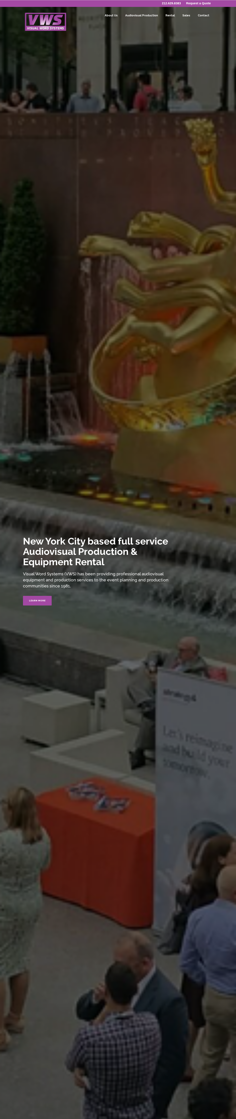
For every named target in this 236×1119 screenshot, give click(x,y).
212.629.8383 (171, 3)
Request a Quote (198, 3)
